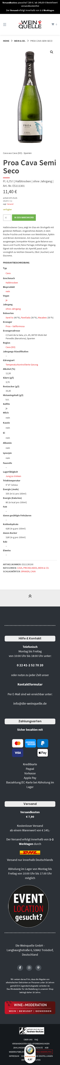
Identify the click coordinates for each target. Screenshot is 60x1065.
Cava (8, 273)
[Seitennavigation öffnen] (8, 24)
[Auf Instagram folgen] (29, 968)
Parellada (25, 317)
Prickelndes (30, 567)
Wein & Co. (20, 40)
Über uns (28, 1039)
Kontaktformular (30, 684)
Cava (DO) (10, 347)
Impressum (14, 1056)
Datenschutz (36, 1047)
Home (6, 40)
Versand (10, 204)
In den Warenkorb (24, 217)
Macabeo (42, 317)
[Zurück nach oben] (30, 598)
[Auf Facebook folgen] (20, 968)
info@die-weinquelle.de (30, 703)
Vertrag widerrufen (42, 1052)
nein (8, 291)
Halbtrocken (12, 282)
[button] (52, 52)
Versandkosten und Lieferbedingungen (31, 1043)
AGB (46, 1047)
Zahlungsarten (30, 721)
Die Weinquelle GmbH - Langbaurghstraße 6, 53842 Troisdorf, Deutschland (30, 950)
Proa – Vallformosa (15, 326)
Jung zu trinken (13, 476)
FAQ (36, 1039)
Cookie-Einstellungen (42, 1056)
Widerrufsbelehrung (19, 1052)
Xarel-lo (9, 317)
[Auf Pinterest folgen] (38, 968)
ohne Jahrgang (13, 308)
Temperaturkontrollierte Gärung (22, 364)
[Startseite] (30, 24)
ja (6, 300)
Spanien (25, 571)
